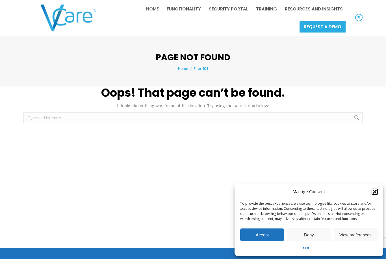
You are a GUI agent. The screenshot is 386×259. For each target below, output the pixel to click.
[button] (375, 192)
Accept (262, 234)
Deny (309, 234)
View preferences (355, 234)
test (306, 248)
